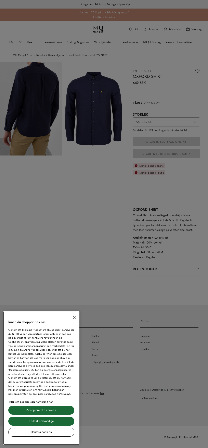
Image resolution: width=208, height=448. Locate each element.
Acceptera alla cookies (41, 410)
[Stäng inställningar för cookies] (74, 317)
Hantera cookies (41, 432)
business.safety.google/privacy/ (51, 394)
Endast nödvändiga (41, 421)
